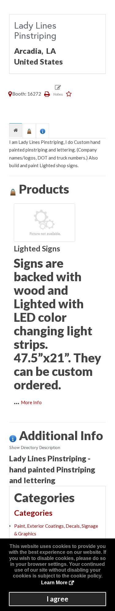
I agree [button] (57, 599)
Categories (33, 512)
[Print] (47, 94)
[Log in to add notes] (58, 90)
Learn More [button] (54, 582)
